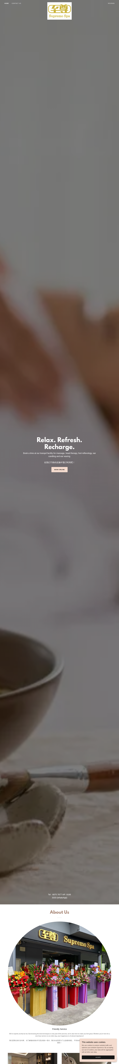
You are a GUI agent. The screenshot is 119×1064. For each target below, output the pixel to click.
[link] (59, 3)
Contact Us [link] (16, 3)
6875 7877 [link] (57, 894)
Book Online (59, 469)
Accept (98, 1057)
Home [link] (6, 3)
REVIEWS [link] (111, 3)
